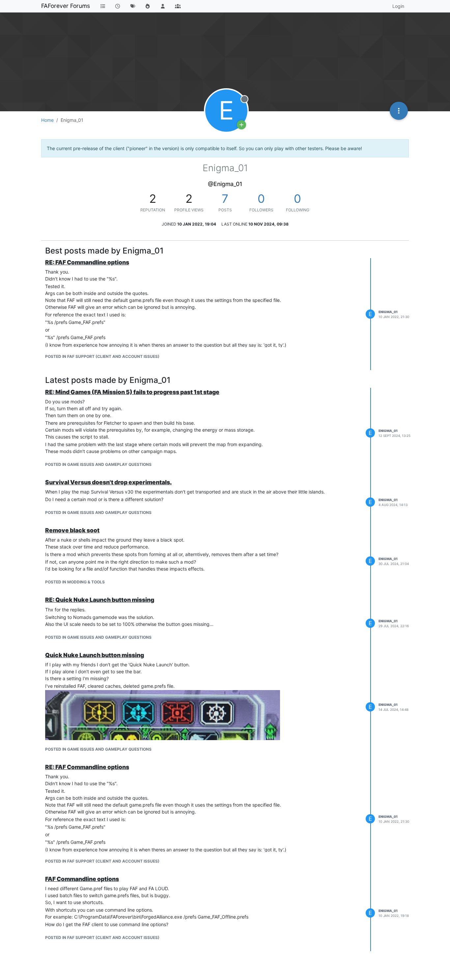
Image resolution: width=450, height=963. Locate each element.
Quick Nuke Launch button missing (94, 655)
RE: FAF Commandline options (87, 262)
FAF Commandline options (82, 878)
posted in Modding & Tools (75, 581)
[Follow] (241, 124)
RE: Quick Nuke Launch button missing (99, 599)
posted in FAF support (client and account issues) (102, 356)
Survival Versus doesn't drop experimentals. (108, 482)
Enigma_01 (388, 312)
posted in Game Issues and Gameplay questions (98, 464)
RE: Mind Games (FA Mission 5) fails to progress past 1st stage (132, 391)
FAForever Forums (65, 5)
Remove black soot (72, 530)
